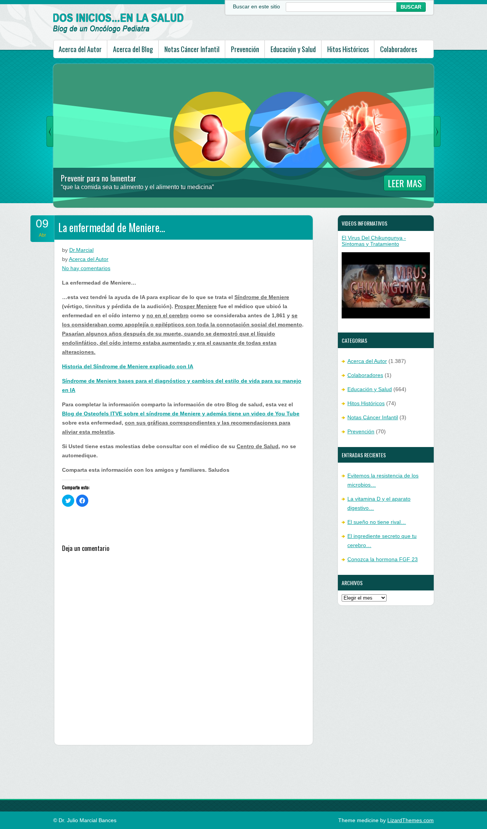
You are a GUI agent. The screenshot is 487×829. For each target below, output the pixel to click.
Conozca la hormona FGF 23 (382, 559)
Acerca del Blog (133, 49)
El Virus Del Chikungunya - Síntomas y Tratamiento (374, 241)
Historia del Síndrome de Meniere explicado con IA (127, 366)
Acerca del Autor (80, 49)
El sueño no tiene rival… (376, 522)
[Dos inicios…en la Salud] (118, 31)
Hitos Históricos (348, 49)
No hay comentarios (86, 268)
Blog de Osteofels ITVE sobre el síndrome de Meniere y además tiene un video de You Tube (180, 414)
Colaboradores (398, 49)
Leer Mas (405, 183)
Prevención (245, 49)
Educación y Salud (293, 49)
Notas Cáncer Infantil (192, 49)
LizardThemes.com (410, 820)
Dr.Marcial (81, 250)
